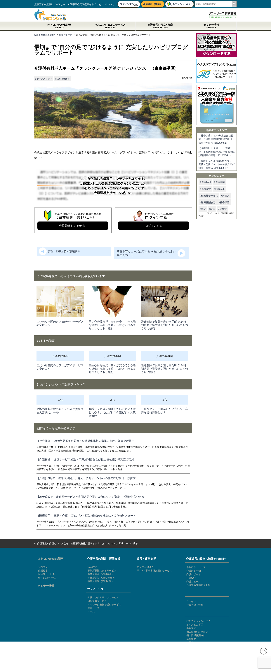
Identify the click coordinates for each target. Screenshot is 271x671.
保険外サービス (46, 574)
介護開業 (43, 566)
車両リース (94, 608)
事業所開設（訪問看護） (101, 574)
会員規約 (191, 628)
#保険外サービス (209, 195)
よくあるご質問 (194, 624)
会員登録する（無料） (73, 225)
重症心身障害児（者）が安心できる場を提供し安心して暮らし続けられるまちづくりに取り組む (112, 324)
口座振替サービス (97, 601)
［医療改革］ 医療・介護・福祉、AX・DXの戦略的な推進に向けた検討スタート (86, 515)
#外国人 (225, 195)
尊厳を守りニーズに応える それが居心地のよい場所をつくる (146, 253)
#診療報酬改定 (208, 202)
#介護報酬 (205, 182)
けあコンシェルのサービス (110, 26)
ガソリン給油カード (148, 566)
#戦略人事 (219, 189)
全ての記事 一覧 (47, 577)
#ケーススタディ (43, 78)
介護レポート (193, 574)
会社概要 (191, 639)
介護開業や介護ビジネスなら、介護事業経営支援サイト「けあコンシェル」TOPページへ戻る (87, 543)
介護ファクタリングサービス (103, 597)
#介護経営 (205, 189)
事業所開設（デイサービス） (103, 570)
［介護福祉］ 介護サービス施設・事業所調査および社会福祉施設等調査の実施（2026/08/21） (216, 151)
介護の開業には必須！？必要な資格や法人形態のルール (60, 410)
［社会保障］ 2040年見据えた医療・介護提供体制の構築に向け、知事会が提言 (85, 440)
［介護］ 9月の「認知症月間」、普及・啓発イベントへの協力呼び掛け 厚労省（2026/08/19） (216, 164)
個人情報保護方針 (196, 635)
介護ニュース (193, 581)
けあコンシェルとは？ (198, 621)
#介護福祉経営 (62, 78)
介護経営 (43, 570)
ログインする (127, 4)
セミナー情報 (211, 26)
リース (91, 611)
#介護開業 (219, 182)
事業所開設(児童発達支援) (101, 577)
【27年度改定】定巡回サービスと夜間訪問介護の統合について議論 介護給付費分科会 (91, 496)
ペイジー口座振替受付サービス (104, 604)
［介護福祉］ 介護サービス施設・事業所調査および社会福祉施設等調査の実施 (85, 459)
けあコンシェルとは (181, 4)
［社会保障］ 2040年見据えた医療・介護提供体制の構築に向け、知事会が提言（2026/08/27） (216, 139)
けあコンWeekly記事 (51, 558)
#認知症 (222, 209)
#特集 (212, 209)
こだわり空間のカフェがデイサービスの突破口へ (60, 323)
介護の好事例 (193, 570)
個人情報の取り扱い (197, 631)
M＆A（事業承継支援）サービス (154, 570)
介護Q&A (191, 577)
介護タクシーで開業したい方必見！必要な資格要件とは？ (164, 410)
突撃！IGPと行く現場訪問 (64, 251)
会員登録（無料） (152, 4)
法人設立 (92, 566)
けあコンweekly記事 (59, 26)
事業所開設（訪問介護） (101, 581)
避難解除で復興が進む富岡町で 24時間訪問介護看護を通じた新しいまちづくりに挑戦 (164, 324)
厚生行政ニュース (196, 567)
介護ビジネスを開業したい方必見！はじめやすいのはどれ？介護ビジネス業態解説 (112, 412)
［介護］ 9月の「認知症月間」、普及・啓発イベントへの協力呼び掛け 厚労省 (86, 478)
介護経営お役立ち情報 (160, 26)
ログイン (191, 601)
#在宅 (203, 209)
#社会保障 (224, 202)
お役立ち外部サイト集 (198, 585)
